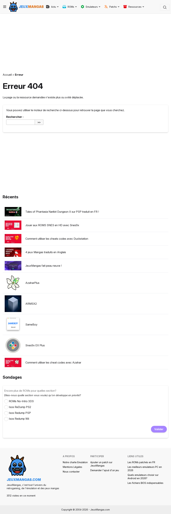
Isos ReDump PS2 (20, 407)
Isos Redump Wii (19, 418)
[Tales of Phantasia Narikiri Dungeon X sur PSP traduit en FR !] (13, 211)
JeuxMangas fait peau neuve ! (43, 265)
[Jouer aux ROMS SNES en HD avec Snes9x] (13, 225)
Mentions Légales (72, 467)
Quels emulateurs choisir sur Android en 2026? (143, 477)
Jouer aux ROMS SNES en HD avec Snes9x (52, 225)
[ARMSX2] (13, 303)
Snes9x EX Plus (35, 345)
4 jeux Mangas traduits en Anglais (45, 252)
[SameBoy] (13, 324)
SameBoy (31, 324)
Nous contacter (71, 471)
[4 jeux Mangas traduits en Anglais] (13, 252)
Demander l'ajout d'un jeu (104, 470)
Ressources (134, 6)
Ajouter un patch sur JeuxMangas (101, 464)
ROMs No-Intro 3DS (21, 401)
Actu (53, 6)
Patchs (113, 6)
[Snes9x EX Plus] (13, 345)
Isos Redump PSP (20, 412)
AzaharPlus (32, 282)
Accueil (7, 74)
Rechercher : (15, 116)
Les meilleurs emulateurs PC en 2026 (145, 469)
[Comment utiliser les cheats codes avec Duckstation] (13, 238)
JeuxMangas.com (24, 480)
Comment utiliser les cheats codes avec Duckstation (56, 238)
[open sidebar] (4, 6)
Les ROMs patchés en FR (141, 462)
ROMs (71, 6)
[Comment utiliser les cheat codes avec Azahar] (13, 362)
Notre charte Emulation (75, 462)
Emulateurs (92, 6)
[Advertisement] (85, 42)
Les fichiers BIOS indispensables (145, 483)
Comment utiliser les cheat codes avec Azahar (53, 362)
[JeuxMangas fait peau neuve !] (13, 265)
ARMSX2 (31, 303)
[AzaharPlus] (13, 282)
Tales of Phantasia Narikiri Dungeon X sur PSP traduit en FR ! (62, 211)
